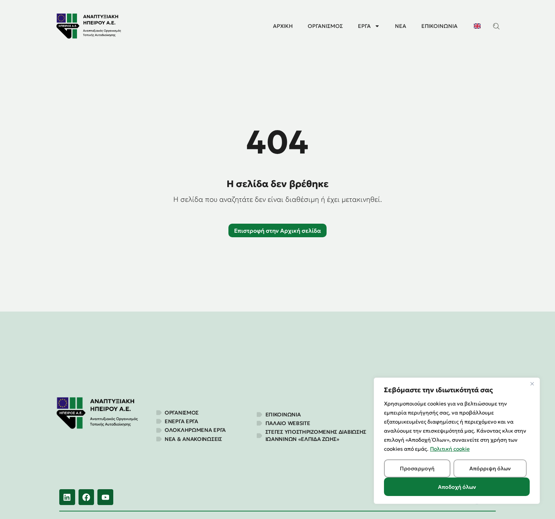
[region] (457, 441)
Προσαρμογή (417, 468)
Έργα (364, 26)
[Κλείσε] (531, 383)
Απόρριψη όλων (490, 468)
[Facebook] (86, 497)
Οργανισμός (325, 26)
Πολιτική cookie (450, 448)
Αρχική (283, 26)
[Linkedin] (67, 497)
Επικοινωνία (439, 26)
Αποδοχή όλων (457, 487)
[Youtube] (105, 497)
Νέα (400, 26)
